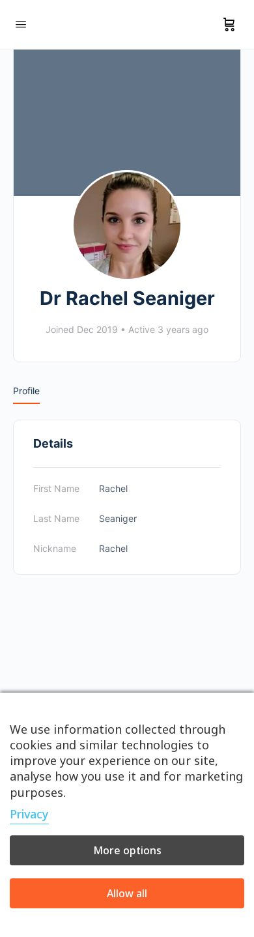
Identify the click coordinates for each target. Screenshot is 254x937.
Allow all (127, 893)
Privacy (29, 814)
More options (127, 850)
